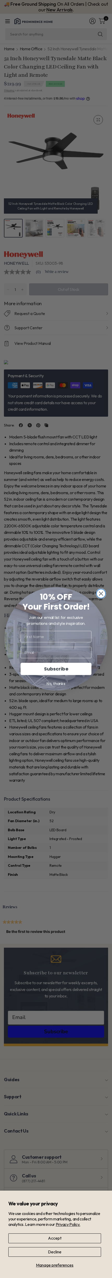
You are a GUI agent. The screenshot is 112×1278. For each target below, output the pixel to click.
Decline (54, 1251)
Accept (54, 1238)
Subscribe (56, 669)
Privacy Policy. (68, 1224)
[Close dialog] (100, 593)
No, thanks (56, 684)
